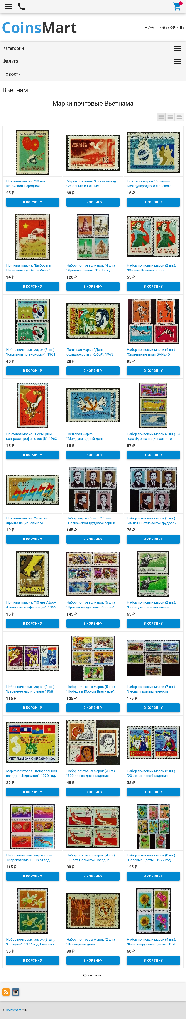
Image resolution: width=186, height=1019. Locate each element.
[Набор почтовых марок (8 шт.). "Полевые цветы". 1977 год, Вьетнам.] (153, 826)
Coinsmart (13, 1010)
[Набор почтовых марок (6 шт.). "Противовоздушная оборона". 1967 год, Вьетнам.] (93, 573)
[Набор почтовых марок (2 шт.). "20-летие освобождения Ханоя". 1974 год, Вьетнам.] (153, 742)
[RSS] (7, 993)
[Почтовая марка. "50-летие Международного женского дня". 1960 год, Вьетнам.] (153, 152)
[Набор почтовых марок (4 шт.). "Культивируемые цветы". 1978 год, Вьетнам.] (153, 910)
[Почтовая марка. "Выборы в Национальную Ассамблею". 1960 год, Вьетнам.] (32, 236)
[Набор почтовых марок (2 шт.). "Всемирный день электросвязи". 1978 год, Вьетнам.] (93, 910)
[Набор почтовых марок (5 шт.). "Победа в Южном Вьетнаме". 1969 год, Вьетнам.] (93, 658)
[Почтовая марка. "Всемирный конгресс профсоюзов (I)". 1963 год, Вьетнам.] (32, 405)
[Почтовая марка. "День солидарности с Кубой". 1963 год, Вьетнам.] (93, 321)
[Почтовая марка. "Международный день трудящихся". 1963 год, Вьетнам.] (93, 405)
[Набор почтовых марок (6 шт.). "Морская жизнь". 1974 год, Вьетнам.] (32, 826)
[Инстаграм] (17, 993)
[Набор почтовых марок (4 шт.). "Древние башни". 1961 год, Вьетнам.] (93, 236)
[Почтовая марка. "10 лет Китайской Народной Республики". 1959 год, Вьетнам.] (32, 152)
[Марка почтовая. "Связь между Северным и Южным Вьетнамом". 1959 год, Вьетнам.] (93, 152)
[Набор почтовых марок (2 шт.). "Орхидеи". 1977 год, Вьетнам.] (32, 910)
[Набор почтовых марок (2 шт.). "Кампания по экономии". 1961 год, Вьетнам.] (32, 321)
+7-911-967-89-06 (164, 27)
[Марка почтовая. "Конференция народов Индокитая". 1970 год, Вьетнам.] (32, 742)
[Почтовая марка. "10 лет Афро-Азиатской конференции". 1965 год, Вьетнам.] (32, 573)
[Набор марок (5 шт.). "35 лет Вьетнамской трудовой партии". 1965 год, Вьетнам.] (93, 489)
